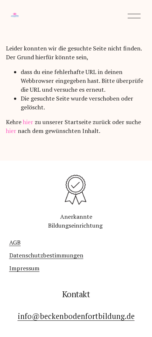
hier (28, 122)
